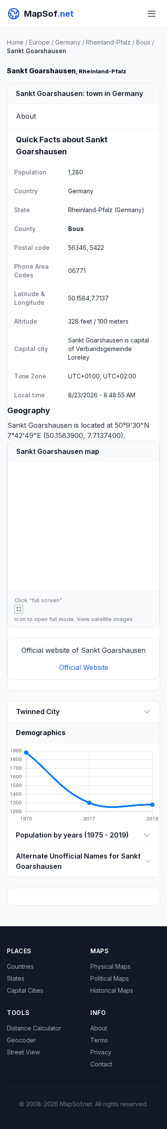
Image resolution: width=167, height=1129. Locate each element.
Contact (101, 1064)
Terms (99, 1040)
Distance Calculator (34, 1028)
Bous (143, 42)
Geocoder (21, 1040)
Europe (39, 42)
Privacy (100, 1052)
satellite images (112, 619)
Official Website (83, 667)
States (15, 978)
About (98, 1028)
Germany (68, 42)
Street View (23, 1052)
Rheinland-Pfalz (108, 42)
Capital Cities (25, 990)
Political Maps (109, 978)
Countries (20, 966)
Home (15, 42)
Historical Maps (111, 990)
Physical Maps (110, 966)
